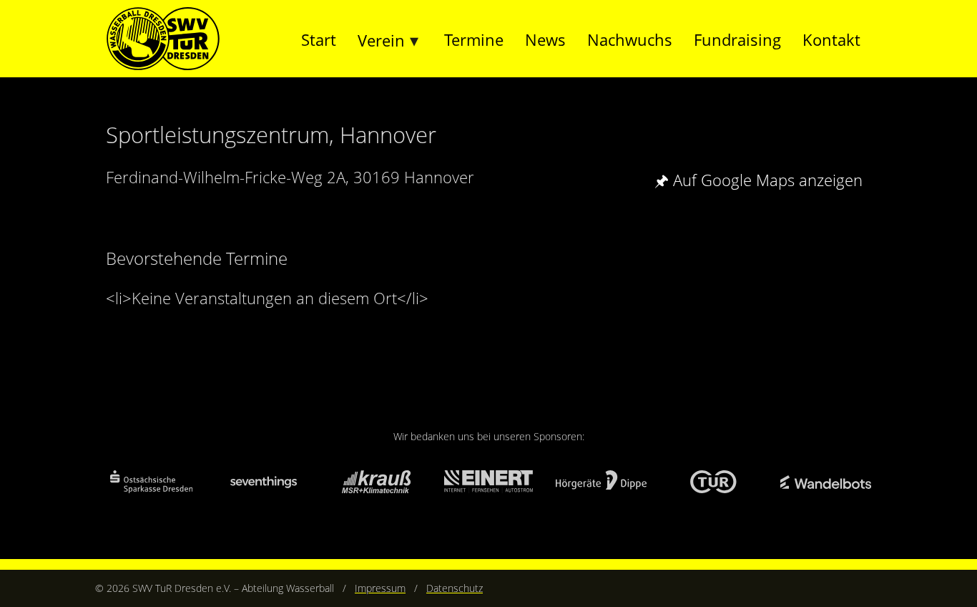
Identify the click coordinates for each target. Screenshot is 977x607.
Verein (381, 40)
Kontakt (831, 39)
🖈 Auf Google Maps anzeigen (758, 179)
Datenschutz (454, 588)
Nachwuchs (629, 39)
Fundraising (737, 39)
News (545, 39)
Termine (474, 39)
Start (318, 39)
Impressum (380, 588)
